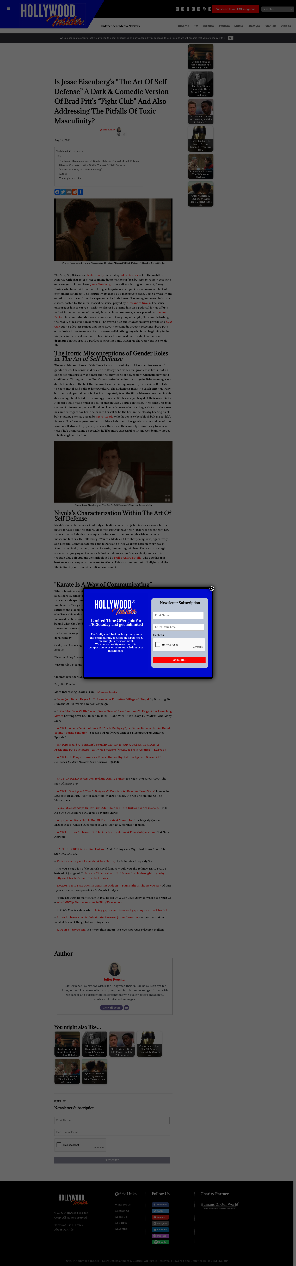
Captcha (158, 635)
